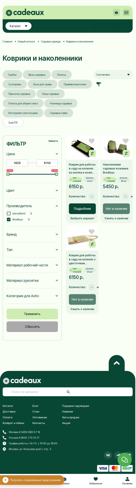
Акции (66, 423)
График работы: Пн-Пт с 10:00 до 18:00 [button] (33, 443)
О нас (36, 411)
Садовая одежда (51, 41)
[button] (126, 12)
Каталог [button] (15, 26)
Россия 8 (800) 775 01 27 (24, 437)
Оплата (7, 417)
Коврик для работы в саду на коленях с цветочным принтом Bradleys (82, 259)
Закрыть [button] (53, 141)
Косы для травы (42, 84)
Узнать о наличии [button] (116, 218)
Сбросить (32, 326)
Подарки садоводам (75, 406)
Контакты (38, 423)
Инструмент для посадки (23, 112)
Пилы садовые (50, 93)
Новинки (67, 411)
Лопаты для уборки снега (23, 103)
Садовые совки (58, 112)
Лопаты (61, 74)
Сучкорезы (14, 84)
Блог (35, 406)
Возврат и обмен (13, 423)
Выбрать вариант (82, 218)
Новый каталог (26, 41)
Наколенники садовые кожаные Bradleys (115, 168)
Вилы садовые (37, 74)
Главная (7, 41)
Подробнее (82, 208)
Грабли (12, 74)
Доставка (9, 411)
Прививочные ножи (75, 84)
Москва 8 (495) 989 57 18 (24, 432)
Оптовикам (39, 417)
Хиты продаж (70, 417)
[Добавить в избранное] (92, 141)
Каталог (8, 406)
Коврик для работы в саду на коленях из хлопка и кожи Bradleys (82, 168)
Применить (32, 314)
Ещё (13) (13, 122)
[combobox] (113, 74)
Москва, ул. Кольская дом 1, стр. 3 (30, 449)
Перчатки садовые (19, 93)
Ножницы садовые (61, 103)
